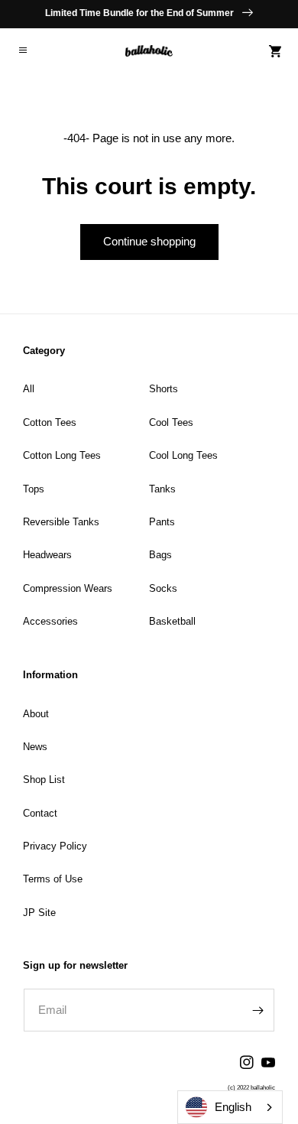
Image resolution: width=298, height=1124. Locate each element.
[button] (23, 51)
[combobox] (230, 1107)
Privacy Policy (55, 846)
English (233, 1106)
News (35, 746)
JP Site (39, 912)
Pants (162, 522)
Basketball (172, 621)
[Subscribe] (257, 1010)
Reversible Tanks (61, 522)
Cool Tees (171, 422)
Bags (160, 554)
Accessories (50, 621)
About (36, 714)
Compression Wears (67, 588)
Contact (40, 813)
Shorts (163, 389)
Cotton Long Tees (62, 455)
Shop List (44, 779)
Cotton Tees (49, 422)
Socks (163, 588)
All (28, 389)
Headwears (47, 554)
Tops (33, 489)
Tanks (162, 489)
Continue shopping (149, 241)
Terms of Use (53, 879)
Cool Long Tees (183, 455)
